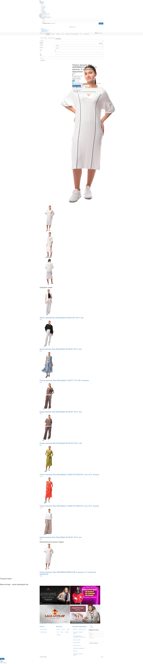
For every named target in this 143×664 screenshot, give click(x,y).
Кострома (43, 7)
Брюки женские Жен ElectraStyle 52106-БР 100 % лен (61, 537)
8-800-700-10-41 (44, 16)
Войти (100, 23)
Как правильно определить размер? (78, 632)
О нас (81, 33)
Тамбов (43, 10)
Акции (63, 33)
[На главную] (40, 0)
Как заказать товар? (76, 639)
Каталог (48, 33)
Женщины (53, 33)
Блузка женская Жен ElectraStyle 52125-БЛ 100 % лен (61, 443)
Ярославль (44, 12)
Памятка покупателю (77, 645)
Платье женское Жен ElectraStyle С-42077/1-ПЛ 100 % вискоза (64, 380)
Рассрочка (75, 650)
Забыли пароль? (52, 23)
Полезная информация (79, 626)
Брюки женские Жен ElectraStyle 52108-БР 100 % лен (61, 349)
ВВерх (102, 656)
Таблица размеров (76, 82)
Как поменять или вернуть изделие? (78, 654)
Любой (43, 3)
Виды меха (75, 629)
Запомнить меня (46, 23)
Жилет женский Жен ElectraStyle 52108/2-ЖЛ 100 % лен (62, 317)
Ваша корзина (86, 86)
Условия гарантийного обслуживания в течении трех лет (79, 636)
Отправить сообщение (93, 643)
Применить (43, 60)
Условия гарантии (76, 642)
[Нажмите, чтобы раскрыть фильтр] (55, 50)
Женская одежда (43, 37)
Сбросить (101, 43)
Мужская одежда (51, 37)
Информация (86, 33)
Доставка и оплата (82, 629)
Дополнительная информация (78, 648)
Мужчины (58, 33)
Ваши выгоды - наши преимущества (72, 33)
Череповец (44, 11)
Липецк (43, 8)
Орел (43, 9)
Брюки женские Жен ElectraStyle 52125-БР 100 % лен (61, 411)
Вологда (43, 6)
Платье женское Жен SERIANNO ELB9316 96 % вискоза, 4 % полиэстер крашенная (68, 573)
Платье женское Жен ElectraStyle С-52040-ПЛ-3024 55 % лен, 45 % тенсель (69, 474)
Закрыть (2, 658)
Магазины (59, 626)
